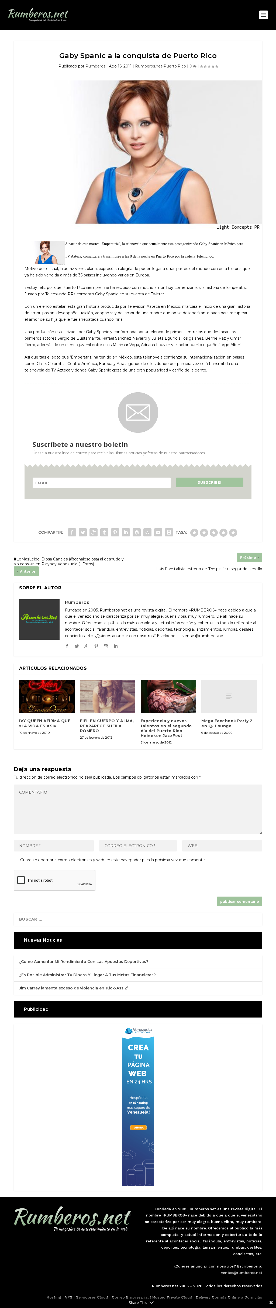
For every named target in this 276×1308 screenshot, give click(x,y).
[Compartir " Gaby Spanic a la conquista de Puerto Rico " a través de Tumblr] (104, 532)
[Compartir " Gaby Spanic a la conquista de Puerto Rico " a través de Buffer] (136, 532)
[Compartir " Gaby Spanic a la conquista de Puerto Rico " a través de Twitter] (82, 532)
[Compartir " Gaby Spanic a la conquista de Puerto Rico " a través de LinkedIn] (125, 532)
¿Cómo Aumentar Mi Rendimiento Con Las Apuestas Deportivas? (83, 961)
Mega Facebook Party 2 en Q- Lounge (227, 723)
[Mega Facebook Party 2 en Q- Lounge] (229, 696)
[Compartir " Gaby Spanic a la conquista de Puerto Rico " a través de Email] (158, 532)
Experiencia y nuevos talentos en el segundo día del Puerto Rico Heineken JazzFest (166, 728)
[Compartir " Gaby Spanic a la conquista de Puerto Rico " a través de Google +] (93, 532)
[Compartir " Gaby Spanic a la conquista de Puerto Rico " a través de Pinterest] (115, 532)
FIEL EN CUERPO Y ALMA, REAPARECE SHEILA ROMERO (107, 725)
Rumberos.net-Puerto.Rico (160, 66)
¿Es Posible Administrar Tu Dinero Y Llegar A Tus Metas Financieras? (87, 974)
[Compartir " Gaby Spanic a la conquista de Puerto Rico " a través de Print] (169, 532)
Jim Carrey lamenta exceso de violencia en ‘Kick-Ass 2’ (73, 988)
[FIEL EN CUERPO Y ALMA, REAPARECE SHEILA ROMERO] (107, 696)
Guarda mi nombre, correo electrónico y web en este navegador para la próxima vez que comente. (113, 859)
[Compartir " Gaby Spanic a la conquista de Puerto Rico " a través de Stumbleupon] (147, 532)
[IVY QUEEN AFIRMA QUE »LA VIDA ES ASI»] (46, 696)
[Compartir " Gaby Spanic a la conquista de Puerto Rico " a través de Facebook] (72, 532)
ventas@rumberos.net (241, 1272)
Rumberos (95, 66)
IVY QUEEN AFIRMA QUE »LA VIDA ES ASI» (44, 723)
